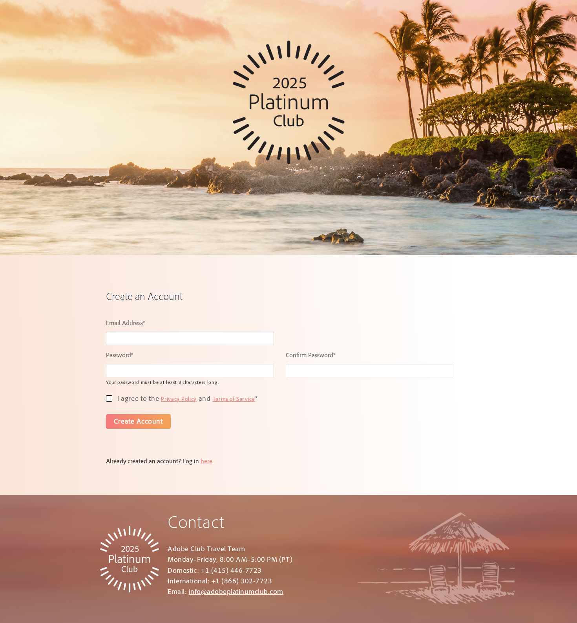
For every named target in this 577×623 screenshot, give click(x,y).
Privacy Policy (179, 399)
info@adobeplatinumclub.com (236, 592)
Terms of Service (234, 399)
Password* (119, 356)
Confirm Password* (310, 356)
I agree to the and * (186, 399)
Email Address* (125, 324)
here (206, 462)
